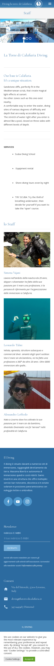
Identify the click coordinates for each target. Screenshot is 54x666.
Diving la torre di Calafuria (17, 3)
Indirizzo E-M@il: (12, 532)
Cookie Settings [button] (13, 659)
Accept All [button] (29, 659)
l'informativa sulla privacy (31, 565)
